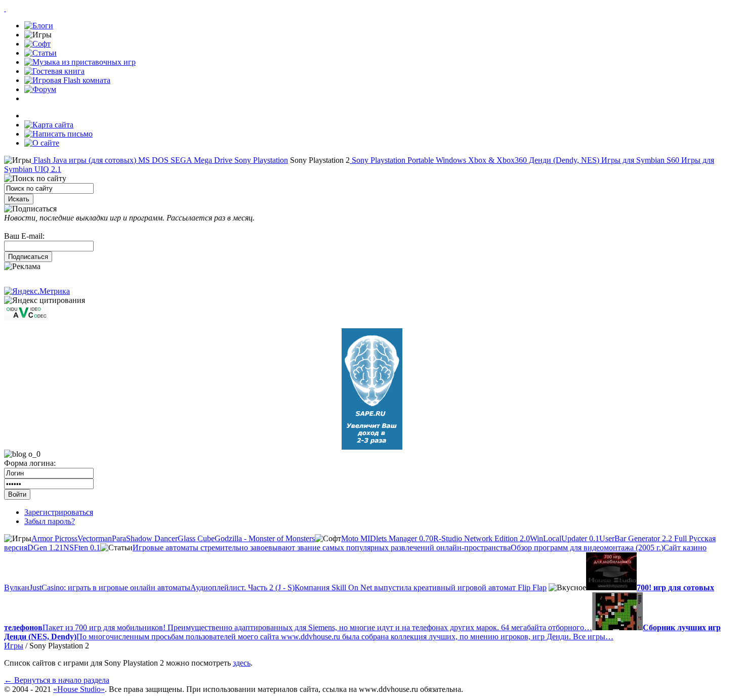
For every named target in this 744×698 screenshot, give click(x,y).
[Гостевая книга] (54, 71)
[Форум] (40, 89)
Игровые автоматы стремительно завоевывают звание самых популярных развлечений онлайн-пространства (322, 547)
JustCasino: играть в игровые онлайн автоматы (109, 587)
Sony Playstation (260, 160)
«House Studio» (79, 689)
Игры (13, 645)
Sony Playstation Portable (392, 160)
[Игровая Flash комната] (67, 80)
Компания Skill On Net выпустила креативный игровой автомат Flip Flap (421, 587)
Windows (450, 160)
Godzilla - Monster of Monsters (265, 538)
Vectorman (94, 538)
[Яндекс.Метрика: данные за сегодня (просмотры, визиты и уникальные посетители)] (37, 291)
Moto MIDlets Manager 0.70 (387, 538)
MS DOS (152, 160)
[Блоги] (38, 25)
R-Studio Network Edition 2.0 (481, 538)
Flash (41, 160)
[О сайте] (41, 143)
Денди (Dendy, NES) (563, 160)
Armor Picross (54, 538)
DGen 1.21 (45, 547)
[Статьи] (40, 53)
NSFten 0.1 (81, 547)
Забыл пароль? (49, 521)
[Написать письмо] (58, 133)
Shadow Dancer (152, 538)
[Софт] (37, 43)
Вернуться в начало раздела (56, 680)
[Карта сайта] (48, 124)
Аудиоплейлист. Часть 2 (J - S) (242, 587)
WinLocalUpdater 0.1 (564, 538)
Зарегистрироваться (58, 512)
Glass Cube (196, 538)
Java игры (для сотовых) (93, 160)
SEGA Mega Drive (200, 160)
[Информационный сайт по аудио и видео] (26, 318)
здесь (242, 663)
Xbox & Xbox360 (496, 160)
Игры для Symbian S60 (639, 160)
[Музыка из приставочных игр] (80, 62)
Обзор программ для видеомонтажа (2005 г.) (587, 547)
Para (119, 538)
